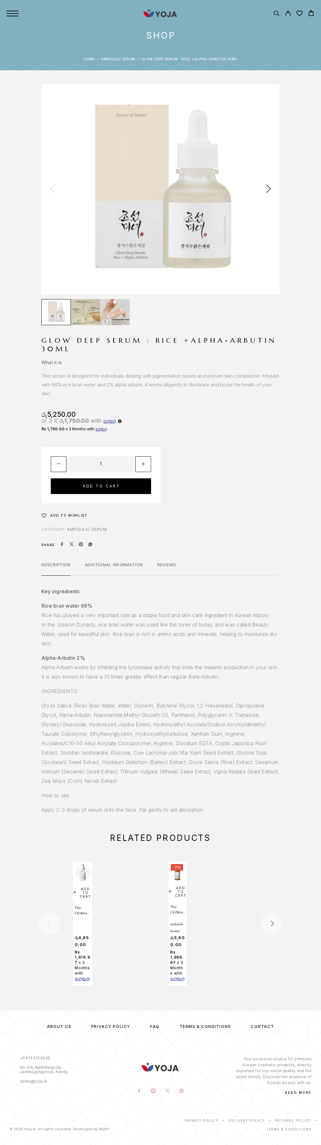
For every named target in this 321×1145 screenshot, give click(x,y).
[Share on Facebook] (62, 545)
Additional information (114, 564)
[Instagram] (153, 1091)
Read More (298, 1092)
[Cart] (311, 14)
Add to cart (101, 486)
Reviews (166, 564)
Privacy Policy (110, 1026)
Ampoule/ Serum (118, 59)
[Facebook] (139, 1091)
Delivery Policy (247, 1120)
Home (89, 59)
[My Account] (288, 14)
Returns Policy (293, 1120)
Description (56, 564)
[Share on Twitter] (71, 545)
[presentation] (52, 189)
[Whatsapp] (182, 1091)
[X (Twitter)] (167, 1091)
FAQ (155, 1026)
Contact (262, 1026)
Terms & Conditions (205, 1026)
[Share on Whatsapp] (90, 545)
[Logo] (160, 13)
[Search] (276, 14)
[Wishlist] (299, 14)
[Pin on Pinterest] (81, 545)
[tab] (56, 569)
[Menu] (12, 13)
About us (59, 1026)
